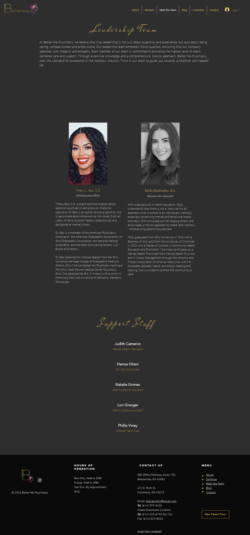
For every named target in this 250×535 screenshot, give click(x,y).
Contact (211, 492)
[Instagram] (39, 480)
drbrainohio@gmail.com (161, 501)
